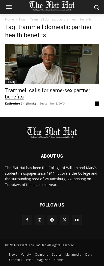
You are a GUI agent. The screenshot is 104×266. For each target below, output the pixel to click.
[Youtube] (77, 220)
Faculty (11, 82)
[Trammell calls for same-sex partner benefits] (52, 64)
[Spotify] (52, 220)
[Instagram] (39, 220)
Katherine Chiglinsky (20, 103)
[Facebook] (27, 220)
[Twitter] (64, 220)
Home (9, 19)
